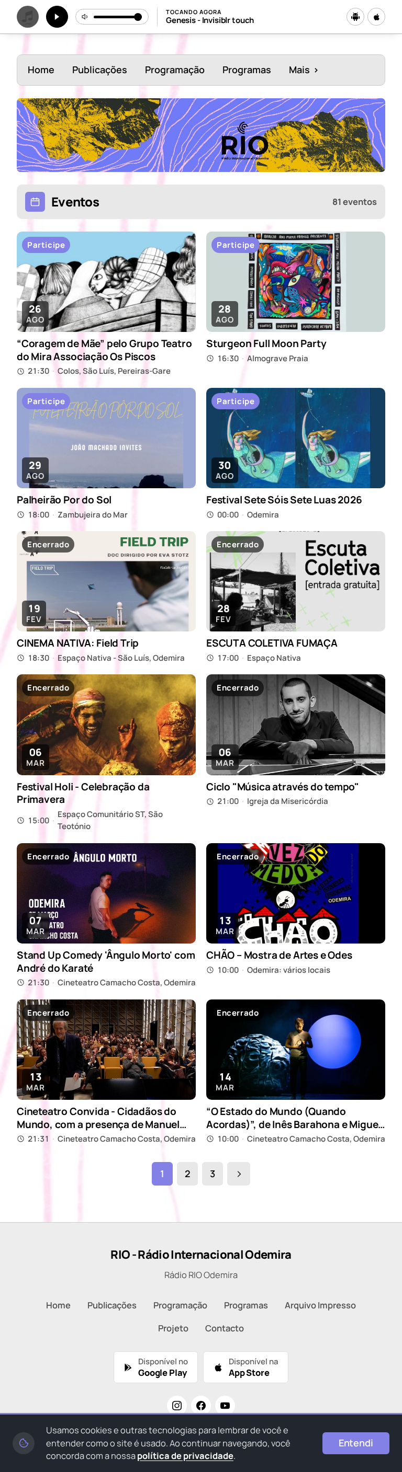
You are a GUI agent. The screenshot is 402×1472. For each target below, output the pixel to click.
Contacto (224, 1328)
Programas (246, 69)
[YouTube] (225, 1406)
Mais (304, 69)
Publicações (99, 69)
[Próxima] (238, 1174)
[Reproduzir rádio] (57, 17)
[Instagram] (177, 1406)
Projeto (173, 1328)
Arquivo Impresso (320, 1305)
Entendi (356, 1442)
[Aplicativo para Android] (355, 17)
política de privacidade (185, 1456)
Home (41, 69)
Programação (175, 69)
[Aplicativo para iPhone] (376, 17)
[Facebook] (201, 1406)
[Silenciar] (85, 17)
